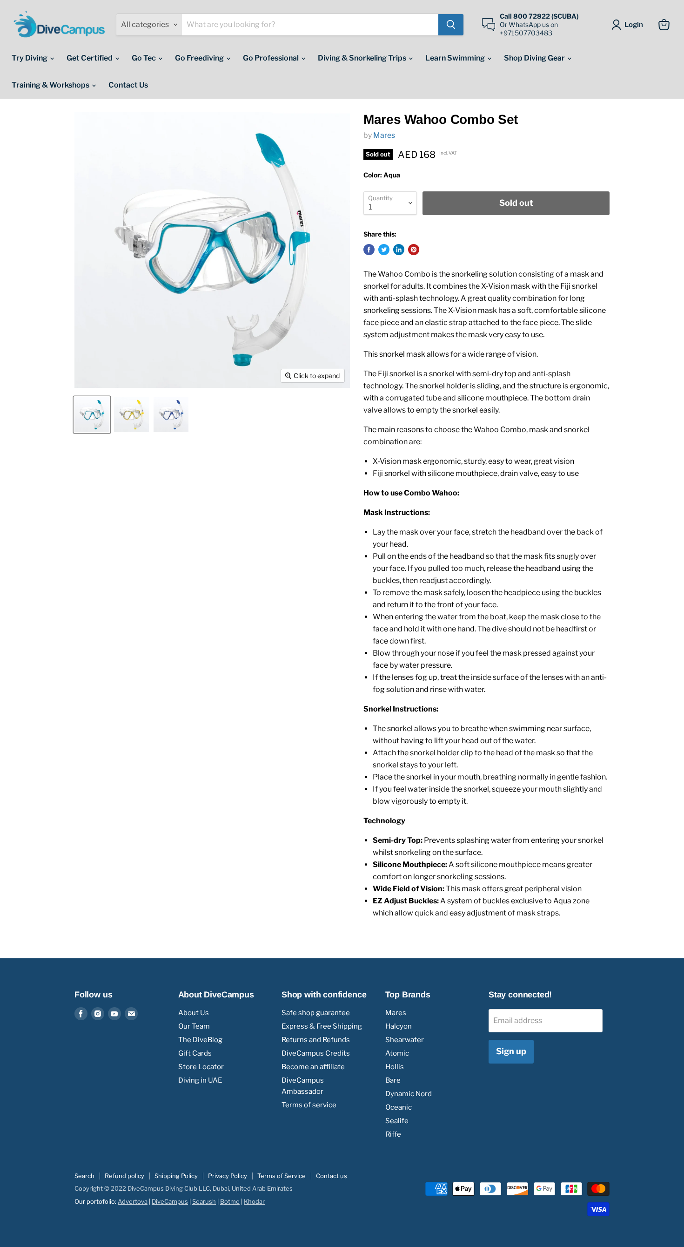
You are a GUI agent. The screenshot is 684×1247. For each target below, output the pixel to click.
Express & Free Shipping (322, 1026)
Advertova (133, 1201)
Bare (393, 1080)
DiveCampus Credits (316, 1053)
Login (633, 24)
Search (84, 1175)
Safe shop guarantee (316, 1013)
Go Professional (271, 58)
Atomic (397, 1053)
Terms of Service (281, 1175)
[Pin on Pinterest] (413, 249)
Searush (204, 1201)
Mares (384, 135)
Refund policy (124, 1175)
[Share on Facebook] (369, 249)
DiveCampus (170, 1201)
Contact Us (128, 85)
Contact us (331, 1175)
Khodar (254, 1201)
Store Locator (201, 1067)
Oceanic (398, 1107)
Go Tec (144, 58)
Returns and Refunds (316, 1040)
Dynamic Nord (408, 1094)
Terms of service (309, 1105)
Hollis (394, 1067)
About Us (193, 1013)
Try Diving (30, 58)
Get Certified (90, 58)
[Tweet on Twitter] (383, 249)
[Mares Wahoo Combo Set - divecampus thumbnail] (92, 414)
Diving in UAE (200, 1080)
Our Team (194, 1026)
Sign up (511, 1051)
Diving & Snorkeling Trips (363, 58)
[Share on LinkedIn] (398, 249)
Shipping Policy (176, 1175)
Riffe (393, 1134)
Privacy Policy (227, 1175)
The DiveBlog (200, 1040)
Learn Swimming (455, 58)
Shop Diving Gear (535, 58)
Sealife (397, 1121)
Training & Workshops (51, 85)
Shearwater (404, 1040)
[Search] (450, 24)
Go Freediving (200, 58)
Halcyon (398, 1026)
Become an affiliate (313, 1067)
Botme (230, 1201)
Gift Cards (195, 1053)
